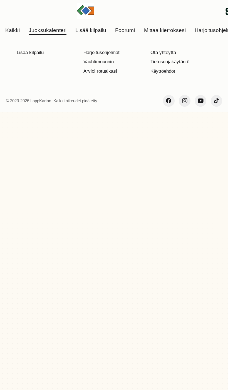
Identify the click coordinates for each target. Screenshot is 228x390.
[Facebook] (169, 101)
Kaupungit (56, 110)
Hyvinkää (85, 110)
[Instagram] (184, 101)
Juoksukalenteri (20, 110)
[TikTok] (216, 101)
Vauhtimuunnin (98, 61)
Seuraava (168, 354)
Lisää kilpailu (30, 52)
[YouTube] (200, 101)
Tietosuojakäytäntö (169, 61)
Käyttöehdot (162, 71)
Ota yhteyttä (163, 52)
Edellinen (129, 354)
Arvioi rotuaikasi (100, 71)
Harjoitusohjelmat (101, 52)
